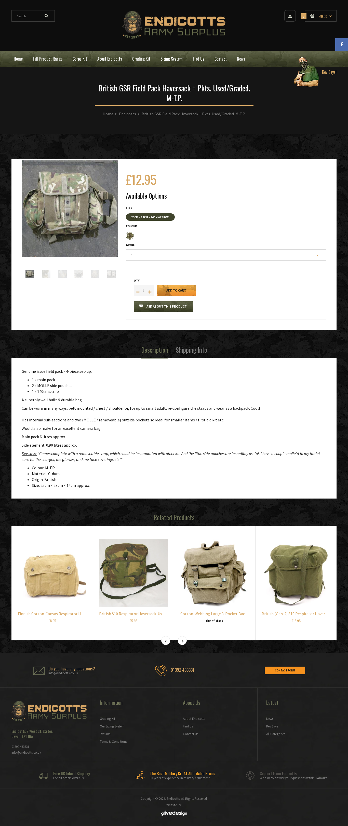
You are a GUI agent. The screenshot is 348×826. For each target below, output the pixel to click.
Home (108, 113)
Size (129, 208)
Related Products (174, 517)
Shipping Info (191, 349)
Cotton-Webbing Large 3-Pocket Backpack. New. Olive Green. (233, 613)
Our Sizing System (112, 726)
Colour (131, 226)
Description (154, 349)
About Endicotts (194, 719)
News (269, 719)
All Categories (275, 734)
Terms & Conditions (113, 741)
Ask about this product (166, 306)
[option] (70, 208)
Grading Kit (107, 719)
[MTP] (130, 236)
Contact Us (190, 734)
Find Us (188, 726)
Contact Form (285, 670)
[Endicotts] (173, 37)
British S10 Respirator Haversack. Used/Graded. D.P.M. (145, 613)
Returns (105, 734)
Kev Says (272, 726)
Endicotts (127, 113)
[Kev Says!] (313, 59)
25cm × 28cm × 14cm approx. (150, 217)
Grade (130, 245)
